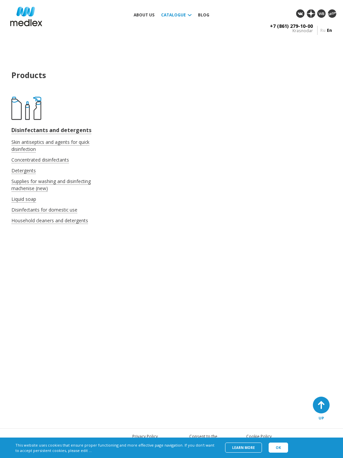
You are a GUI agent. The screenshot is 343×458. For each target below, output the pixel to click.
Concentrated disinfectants (40, 160)
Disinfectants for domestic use (44, 210)
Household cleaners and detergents (49, 220)
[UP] (321, 405)
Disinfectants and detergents (51, 130)
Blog (203, 15)
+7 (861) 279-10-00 (291, 26)
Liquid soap (23, 199)
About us (144, 15)
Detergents (23, 170)
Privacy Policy (145, 436)
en (329, 30)
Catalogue (173, 15)
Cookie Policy (259, 436)
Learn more (243, 447)
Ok (278, 447)
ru (323, 30)
